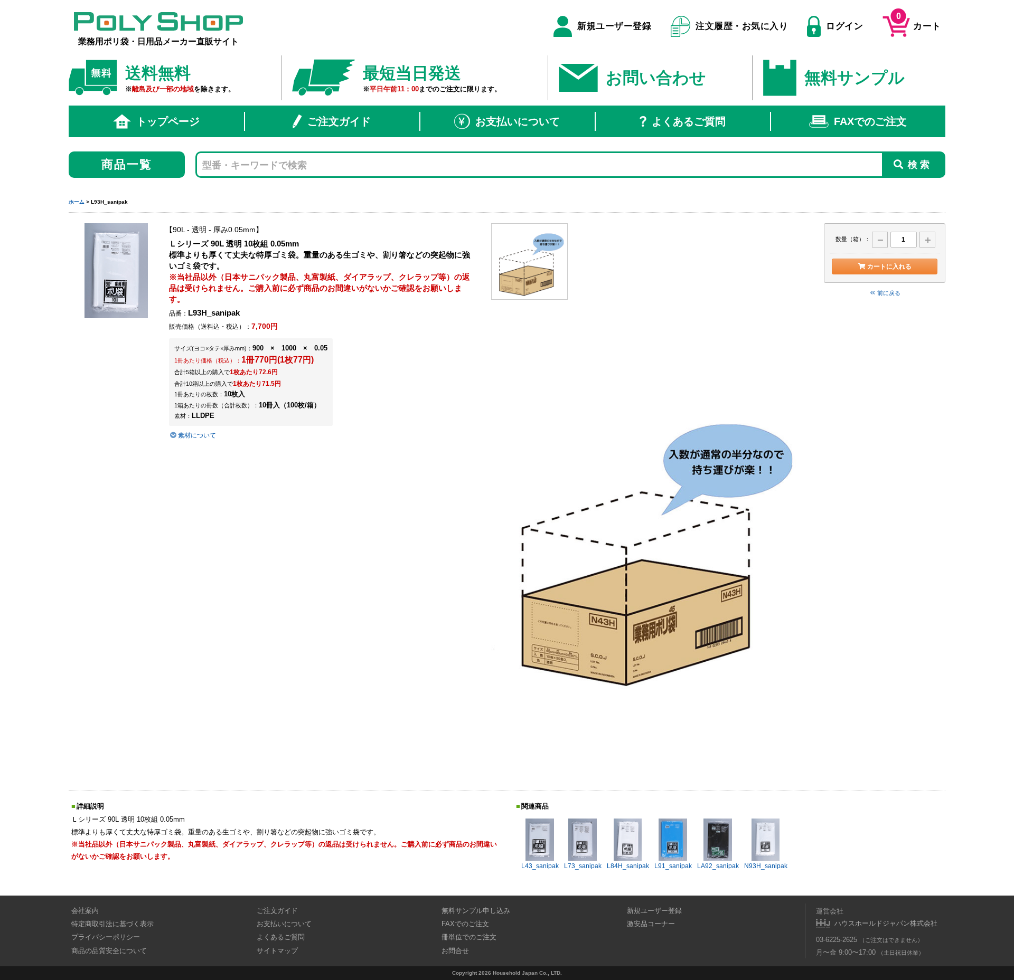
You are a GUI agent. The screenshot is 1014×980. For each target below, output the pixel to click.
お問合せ (455, 951)
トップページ (168, 121)
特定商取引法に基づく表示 (112, 924)
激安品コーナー (651, 924)
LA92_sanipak (718, 866)
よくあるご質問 (689, 121)
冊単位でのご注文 (469, 937)
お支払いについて (517, 121)
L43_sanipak (540, 866)
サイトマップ (277, 951)
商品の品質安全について (109, 951)
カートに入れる (889, 266)
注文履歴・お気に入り (742, 26)
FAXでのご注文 (870, 121)
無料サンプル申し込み (476, 911)
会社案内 (85, 911)
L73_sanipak (583, 866)
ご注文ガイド (339, 121)
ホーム (76, 202)
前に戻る (888, 293)
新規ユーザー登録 (614, 26)
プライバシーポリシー (105, 937)
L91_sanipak (673, 866)
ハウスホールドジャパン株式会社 (885, 923)
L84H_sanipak (628, 866)
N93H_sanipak (765, 866)
